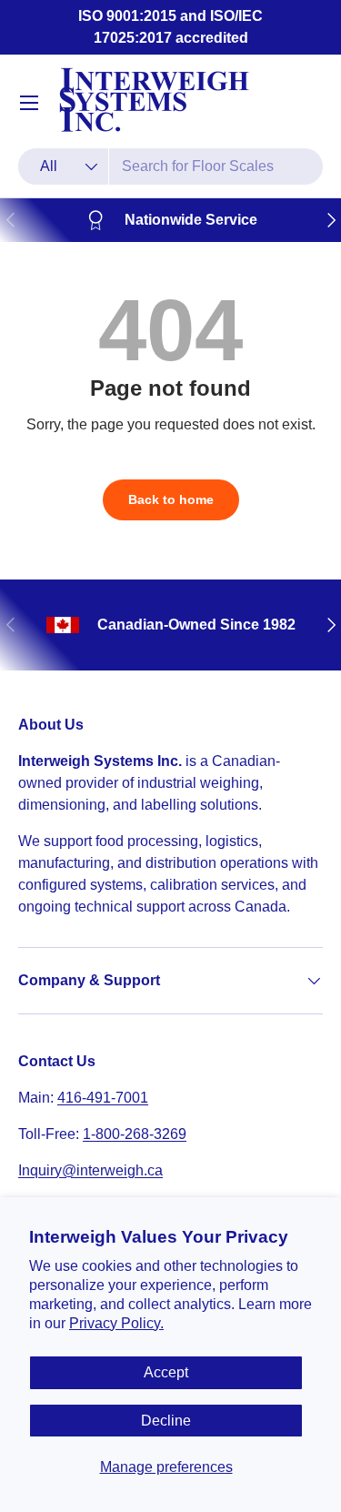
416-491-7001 (102, 1097)
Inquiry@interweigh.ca (90, 1170)
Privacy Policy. (116, 1323)
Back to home (171, 499)
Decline (166, 1420)
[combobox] (170, 166)
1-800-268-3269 (134, 1134)
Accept (166, 1372)
